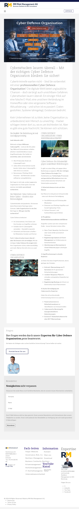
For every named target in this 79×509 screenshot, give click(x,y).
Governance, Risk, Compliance (37, 455)
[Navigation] (5, 11)
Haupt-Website (31, 451)
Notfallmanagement (33, 468)
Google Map (9, 466)
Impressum (11, 500)
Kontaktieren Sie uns (17, 351)
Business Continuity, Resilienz (37, 461)
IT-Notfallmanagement (34, 471)
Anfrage (68, 11)
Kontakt (47, 452)
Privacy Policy (11, 504)
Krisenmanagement (33, 464)
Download (48, 458)
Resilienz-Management (34, 458)
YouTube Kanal (47, 470)
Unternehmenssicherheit (35, 474)
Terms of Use (11, 502)
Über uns (47, 455)
